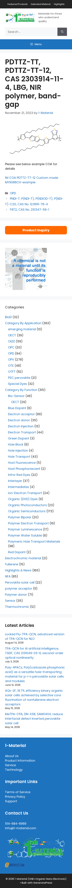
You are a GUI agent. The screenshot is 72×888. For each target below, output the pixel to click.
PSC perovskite (19, 378)
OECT (12, 335)
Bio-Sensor (16, 396)
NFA (8, 576)
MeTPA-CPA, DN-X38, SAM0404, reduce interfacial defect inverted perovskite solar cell (34, 718)
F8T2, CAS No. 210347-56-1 (29, 209)
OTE (11, 365)
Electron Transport (22, 432)
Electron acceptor (21, 414)
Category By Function (21, 390)
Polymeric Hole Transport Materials (34, 541)
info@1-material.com (20, 828)
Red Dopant (17, 552)
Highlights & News (18, 570)
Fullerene (11, 564)
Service (10, 765)
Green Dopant (18, 438)
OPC (11, 347)
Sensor (10, 601)
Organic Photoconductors (27, 505)
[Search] (62, 32)
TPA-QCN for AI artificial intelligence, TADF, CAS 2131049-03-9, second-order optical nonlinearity (34, 653)
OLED (11, 341)
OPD (13, 193)
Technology (14, 770)
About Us (12, 756)
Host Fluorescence (22, 463)
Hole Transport (19, 456)
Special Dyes (17, 384)
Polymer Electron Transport (28, 523)
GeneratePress (42, 882)
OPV (11, 359)
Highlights (59, 4)
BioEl (8, 317)
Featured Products (18, 4)
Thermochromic (17, 607)
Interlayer (15, 481)
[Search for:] (31, 32)
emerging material (22, 329)
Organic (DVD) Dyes (23, 499)
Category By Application (23, 323)
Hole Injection (18, 450)
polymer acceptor (18, 588)
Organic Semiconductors (27, 511)
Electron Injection (20, 426)
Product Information (20, 760)
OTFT (12, 372)
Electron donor (19, 420)
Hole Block (15, 444)
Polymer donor (16, 594)
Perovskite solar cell (19, 582)
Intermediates (18, 487)
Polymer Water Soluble (25, 535)
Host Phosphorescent (24, 469)
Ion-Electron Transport (25, 493)
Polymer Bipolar (19, 517)
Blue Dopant (17, 408)
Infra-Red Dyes (19, 475)
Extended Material (41, 4)
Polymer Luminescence (25, 529)
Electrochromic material (23, 558)
